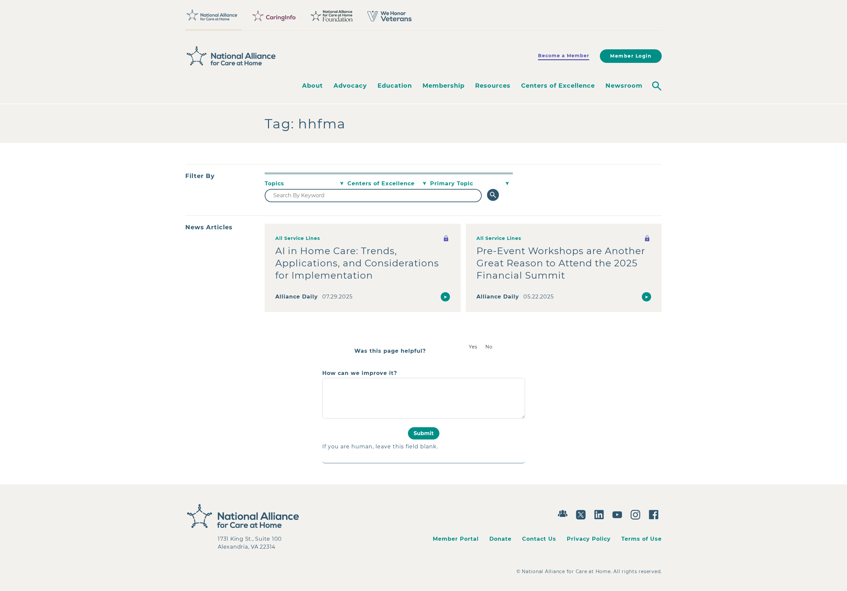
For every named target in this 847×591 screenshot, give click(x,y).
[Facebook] (655, 514)
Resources (493, 85)
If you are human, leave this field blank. (380, 446)
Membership (444, 85)
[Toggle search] (657, 86)
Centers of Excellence (558, 85)
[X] (582, 514)
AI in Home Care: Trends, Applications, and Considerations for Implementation (357, 263)
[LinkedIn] (600, 514)
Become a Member (563, 56)
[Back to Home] (231, 56)
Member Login (630, 56)
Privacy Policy (589, 539)
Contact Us (539, 539)
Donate (500, 539)
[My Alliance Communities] (564, 512)
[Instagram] (637, 514)
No (489, 347)
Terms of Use (641, 539)
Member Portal (456, 539)
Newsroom (624, 85)
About (312, 85)
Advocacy (350, 85)
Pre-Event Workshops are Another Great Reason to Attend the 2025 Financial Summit (560, 263)
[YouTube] (618, 514)
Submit (424, 433)
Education (395, 85)
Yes (473, 347)
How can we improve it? (359, 373)
